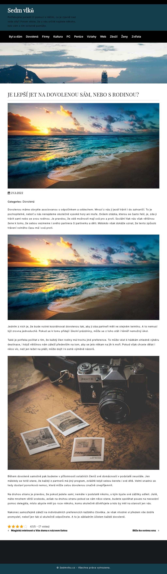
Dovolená (32, 36)
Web (103, 36)
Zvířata (136, 36)
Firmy (46, 36)
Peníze (78, 36)
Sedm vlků (21, 10)
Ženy (124, 36)
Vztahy (91, 36)
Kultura (58, 36)
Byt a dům (15, 36)
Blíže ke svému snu (144, 530)
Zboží (113, 36)
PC (68, 36)
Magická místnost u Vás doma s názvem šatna (39, 530)
